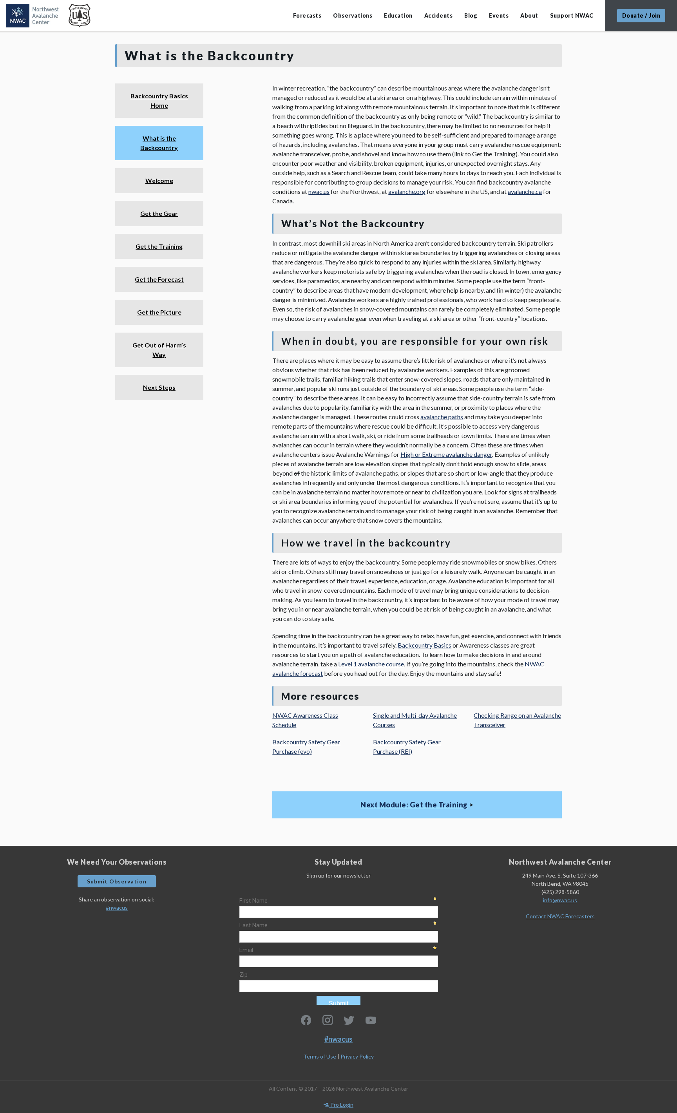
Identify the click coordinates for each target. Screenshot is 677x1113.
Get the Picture (159, 312)
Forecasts (307, 15)
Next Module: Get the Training (414, 804)
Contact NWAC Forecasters (560, 916)
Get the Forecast (159, 279)
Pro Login (341, 1104)
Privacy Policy (357, 1056)
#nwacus (117, 907)
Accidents (438, 15)
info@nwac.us (560, 900)
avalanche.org (406, 191)
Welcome (159, 180)
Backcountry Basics (424, 645)
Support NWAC (572, 15)
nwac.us (318, 191)
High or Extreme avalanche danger (446, 454)
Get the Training (159, 246)
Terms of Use (319, 1056)
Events (499, 15)
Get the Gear (159, 213)
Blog (470, 15)
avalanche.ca (525, 191)
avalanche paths (441, 416)
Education (398, 15)
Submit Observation (117, 881)
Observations (352, 15)
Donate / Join (641, 15)
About (529, 15)
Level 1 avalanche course (371, 664)
